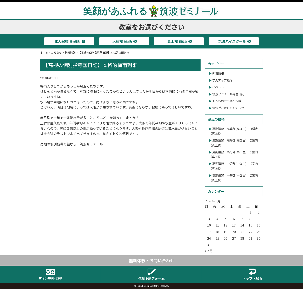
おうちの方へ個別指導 (226, 101)
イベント (218, 87)
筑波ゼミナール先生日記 (228, 94)
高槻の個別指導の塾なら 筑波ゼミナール (71, 144)
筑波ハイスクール (232, 41)
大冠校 (122, 41)
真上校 (177, 41)
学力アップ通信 (222, 80)
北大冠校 (67, 41)
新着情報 (218, 73)
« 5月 (209, 250)
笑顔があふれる (115, 10)
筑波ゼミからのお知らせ (228, 108)
